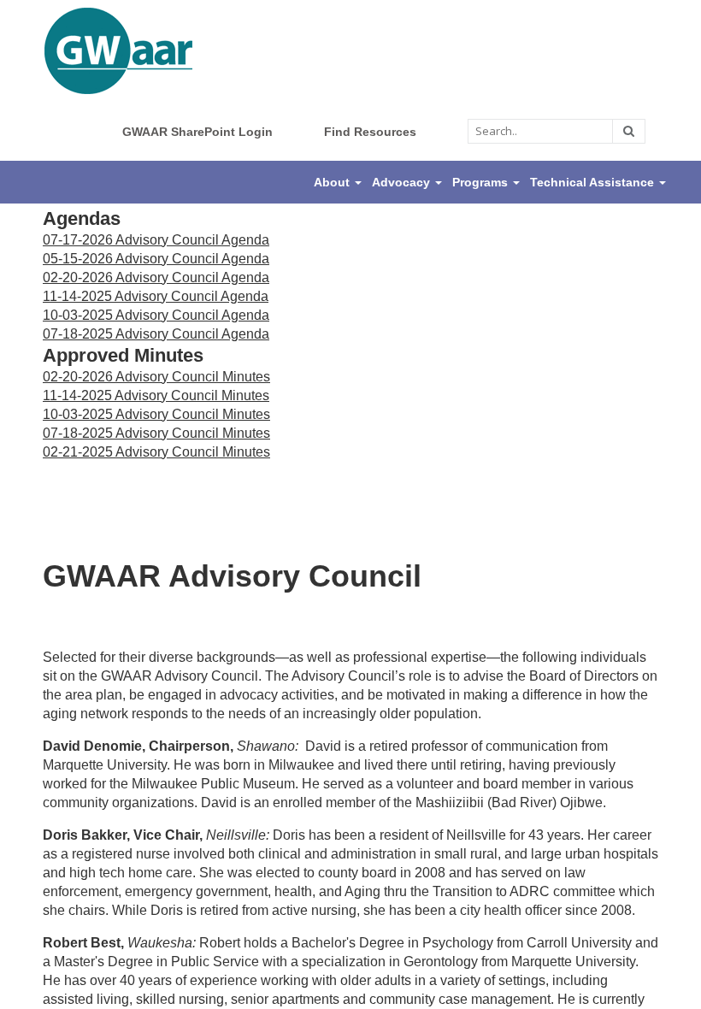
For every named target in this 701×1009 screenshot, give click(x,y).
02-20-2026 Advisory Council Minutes (156, 376)
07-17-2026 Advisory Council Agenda (156, 240)
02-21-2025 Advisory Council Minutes (156, 452)
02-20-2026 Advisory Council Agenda (156, 277)
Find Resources (370, 132)
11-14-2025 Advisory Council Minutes (156, 395)
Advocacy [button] (402, 182)
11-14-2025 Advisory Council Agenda (155, 296)
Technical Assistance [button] (593, 182)
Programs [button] (481, 182)
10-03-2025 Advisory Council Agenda (156, 315)
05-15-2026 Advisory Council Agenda (156, 258)
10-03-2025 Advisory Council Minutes (156, 414)
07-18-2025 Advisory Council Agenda (156, 334)
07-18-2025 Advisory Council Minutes (156, 433)
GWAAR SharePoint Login (197, 132)
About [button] (333, 182)
